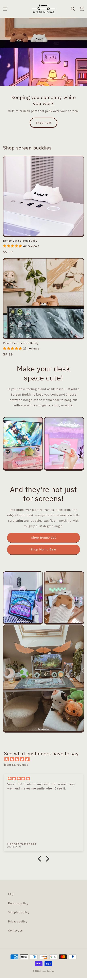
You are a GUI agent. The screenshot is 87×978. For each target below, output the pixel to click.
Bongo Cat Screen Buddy (20, 240)
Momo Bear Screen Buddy (21, 343)
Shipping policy (18, 912)
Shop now (43, 123)
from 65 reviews (16, 765)
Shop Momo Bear (43, 549)
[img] (45, 759)
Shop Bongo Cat (43, 537)
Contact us (15, 930)
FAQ (11, 894)
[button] (5, 8)
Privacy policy (17, 921)
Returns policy (18, 903)
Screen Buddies (47, 971)
